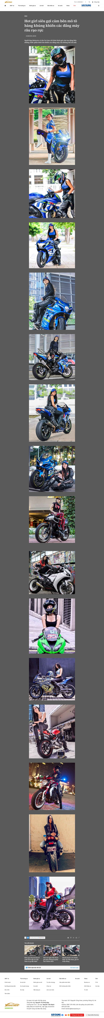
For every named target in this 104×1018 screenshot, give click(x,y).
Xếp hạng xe (36, 990)
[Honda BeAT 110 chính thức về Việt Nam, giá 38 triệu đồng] (71, 950)
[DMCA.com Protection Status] (9, 1008)
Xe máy (22, 990)
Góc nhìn (7, 990)
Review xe (87, 982)
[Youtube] (66, 1015)
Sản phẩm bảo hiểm (64, 982)
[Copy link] (79, 938)
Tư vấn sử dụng (51, 982)
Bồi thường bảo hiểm (65, 986)
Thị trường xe (21, 5)
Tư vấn (86, 990)
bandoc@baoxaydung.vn (73, 1008)
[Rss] (69, 1015)
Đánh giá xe (32, 5)
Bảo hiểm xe (50, 5)
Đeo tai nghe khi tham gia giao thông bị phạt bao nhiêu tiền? (50, 959)
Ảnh (75, 5)
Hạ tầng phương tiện (10, 986)
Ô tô (96, 982)
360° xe (12, 5)
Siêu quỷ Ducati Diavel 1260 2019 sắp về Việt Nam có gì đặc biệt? (32, 959)
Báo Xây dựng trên (34, 937)
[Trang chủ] (5, 5)
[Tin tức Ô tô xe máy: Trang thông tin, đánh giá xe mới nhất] (8, 2)
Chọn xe (49, 986)
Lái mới (42, 5)
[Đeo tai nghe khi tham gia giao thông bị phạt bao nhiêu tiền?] (52, 950)
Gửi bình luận (74, 967)
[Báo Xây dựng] (86, 5)
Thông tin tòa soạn (77, 1015)
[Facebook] (62, 1015)
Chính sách (8, 982)
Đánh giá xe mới (37, 982)
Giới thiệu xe (87, 986)
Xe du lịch (22, 982)
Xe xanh (60, 5)
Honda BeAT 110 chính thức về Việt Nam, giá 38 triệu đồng (70, 959)
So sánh (35, 986)
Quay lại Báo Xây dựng (93, 1015)
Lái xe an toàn (50, 990)
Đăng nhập (96, 2)
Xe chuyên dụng (24, 986)
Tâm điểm (7, 993)
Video (68, 5)
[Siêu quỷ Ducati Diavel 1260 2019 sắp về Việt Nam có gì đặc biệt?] (33, 950)
